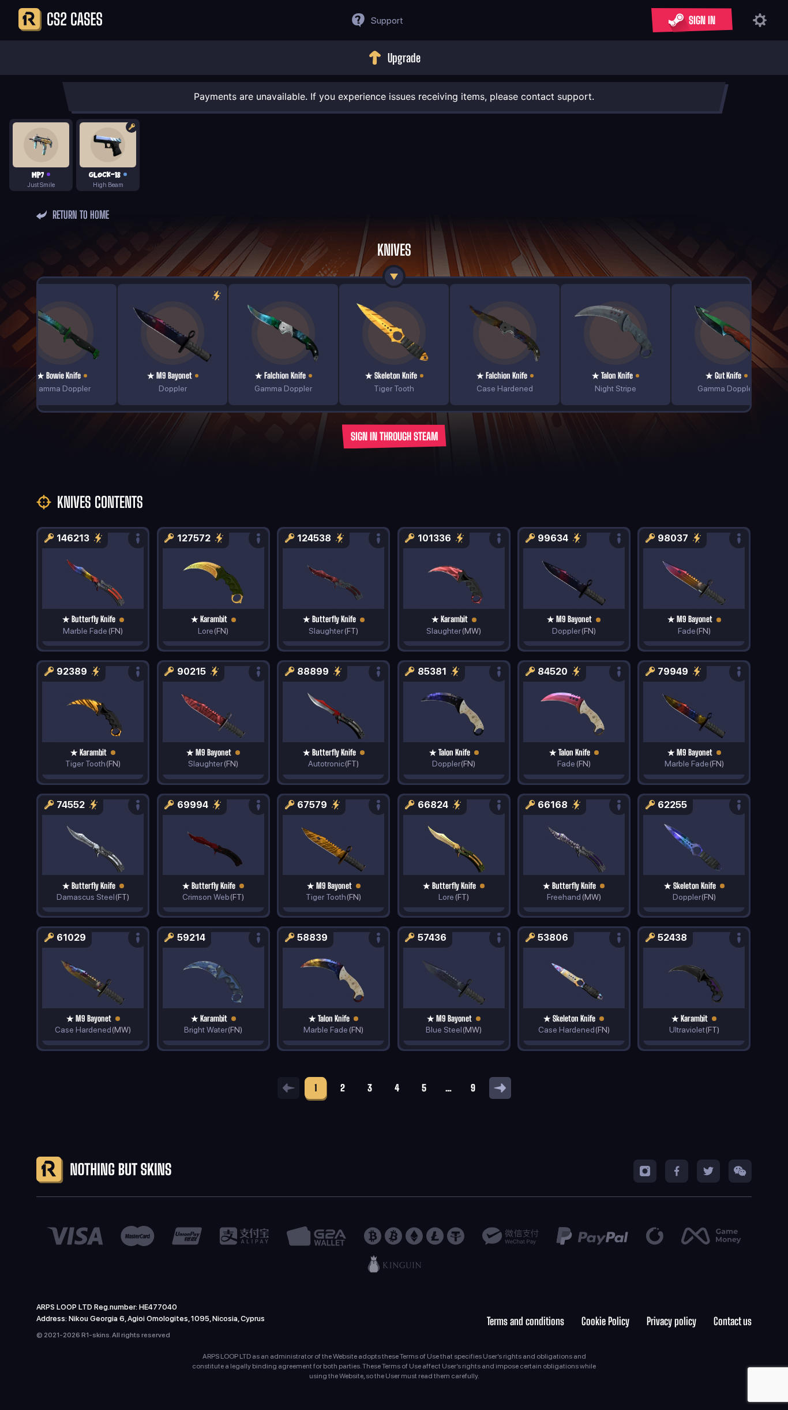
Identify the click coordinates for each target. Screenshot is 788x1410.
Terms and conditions (525, 1321)
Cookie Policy (605, 1321)
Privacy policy (671, 1321)
